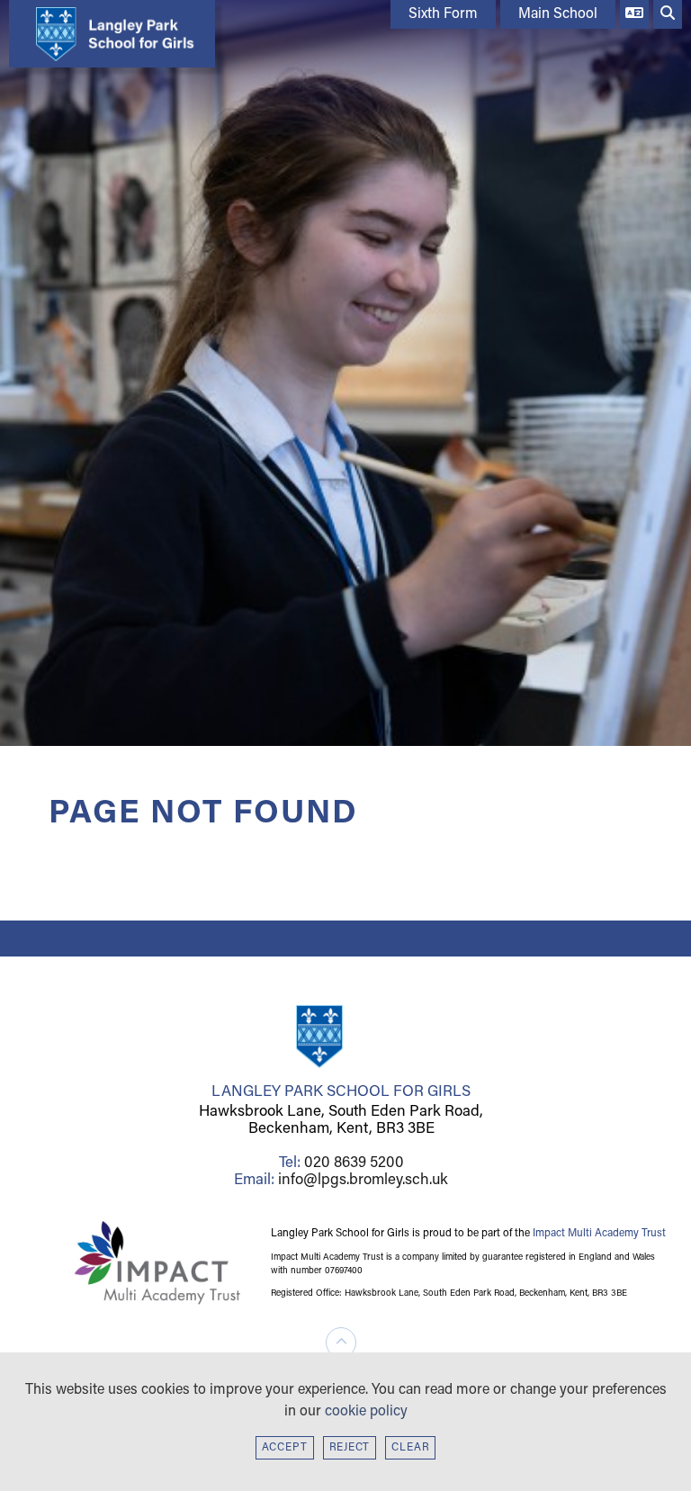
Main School (557, 14)
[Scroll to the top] (341, 1342)
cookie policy (366, 1412)
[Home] (107, 33)
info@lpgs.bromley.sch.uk (363, 1180)
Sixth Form (443, 14)
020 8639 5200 (354, 1163)
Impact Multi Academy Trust (599, 1233)
